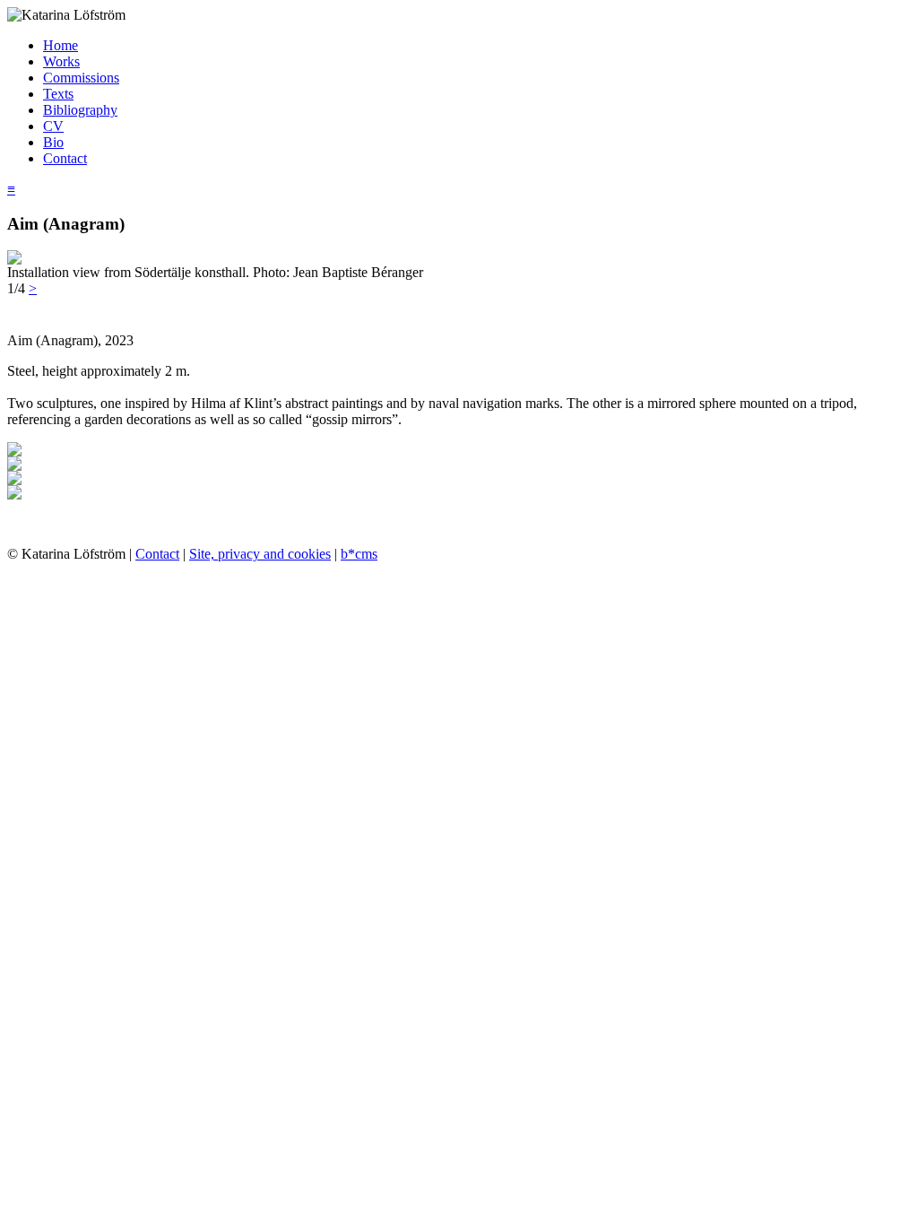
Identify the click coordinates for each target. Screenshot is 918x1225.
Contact (65, 158)
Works (61, 61)
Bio (53, 142)
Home (60, 45)
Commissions (81, 77)
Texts (58, 93)
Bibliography (80, 109)
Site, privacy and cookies (260, 553)
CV (53, 126)
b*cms (359, 553)
